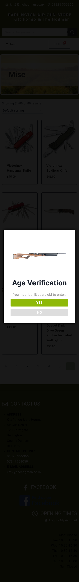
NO (39, 312)
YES (39, 302)
